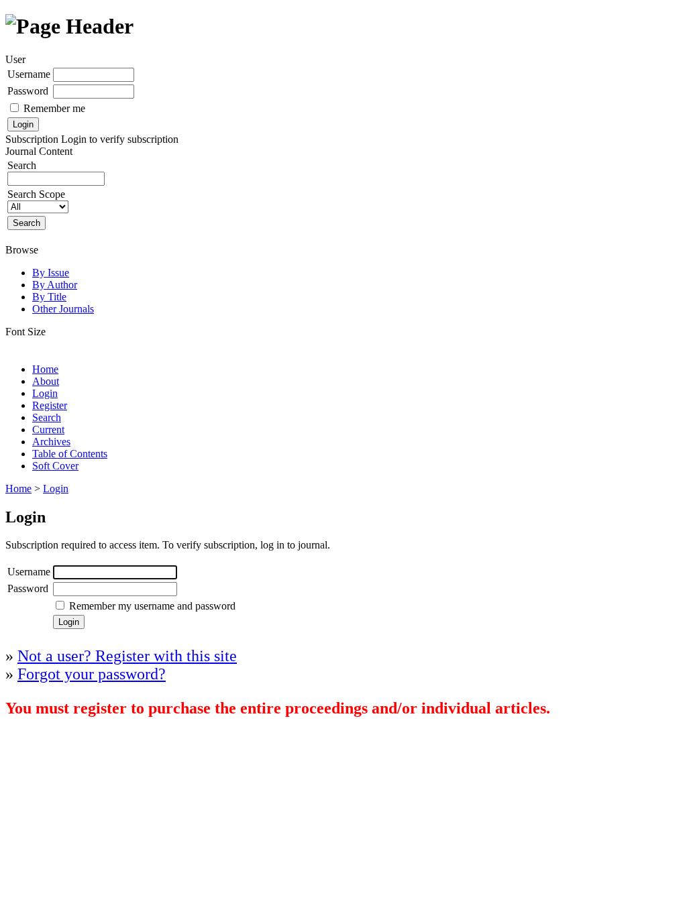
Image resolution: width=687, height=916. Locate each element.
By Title (49, 296)
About (45, 381)
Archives (51, 441)
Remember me (54, 108)
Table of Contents (69, 453)
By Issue (50, 272)
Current (48, 429)
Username (28, 74)
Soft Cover (55, 465)
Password (27, 91)
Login (45, 393)
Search (46, 417)
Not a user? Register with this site (127, 656)
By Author (54, 284)
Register (49, 405)
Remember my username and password (152, 606)
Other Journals (63, 308)
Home (45, 369)
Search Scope (36, 194)
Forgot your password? (91, 674)
